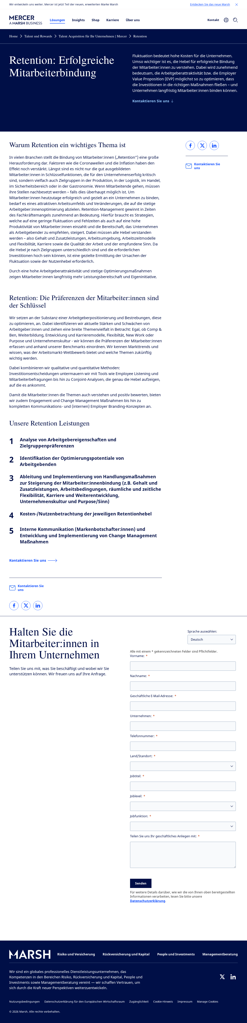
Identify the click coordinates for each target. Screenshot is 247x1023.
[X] (222, 977)
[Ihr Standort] (226, 20)
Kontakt (213, 20)
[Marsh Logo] (30, 955)
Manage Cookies (207, 1002)
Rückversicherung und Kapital (126, 954)
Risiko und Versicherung (76, 954)
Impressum (185, 1002)
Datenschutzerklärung (147, 901)
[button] (236, 5)
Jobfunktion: (139, 816)
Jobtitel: (135, 776)
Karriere (112, 20)
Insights (78, 20)
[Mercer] (25, 20)
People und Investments (176, 954)
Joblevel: (136, 796)
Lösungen (57, 20)
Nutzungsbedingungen (24, 1002)
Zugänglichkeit (139, 1002)
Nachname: (138, 676)
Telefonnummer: (142, 736)
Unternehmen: (141, 716)
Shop (95, 20)
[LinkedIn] (233, 977)
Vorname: (137, 656)
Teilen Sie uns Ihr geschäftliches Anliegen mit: (163, 836)
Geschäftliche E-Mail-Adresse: (151, 696)
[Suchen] (235, 20)
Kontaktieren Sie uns (31, 588)
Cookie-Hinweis (163, 1002)
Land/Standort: (141, 756)
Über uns (133, 20)
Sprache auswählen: (202, 631)
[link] (13, 605)
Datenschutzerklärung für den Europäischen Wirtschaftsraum (84, 1002)
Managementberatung (220, 954)
